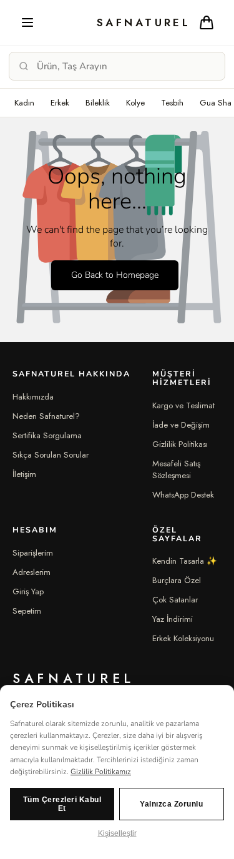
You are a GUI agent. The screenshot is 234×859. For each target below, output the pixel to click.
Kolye (135, 103)
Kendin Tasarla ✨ (184, 561)
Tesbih (172, 103)
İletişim (24, 474)
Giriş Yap (28, 591)
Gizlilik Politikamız (101, 772)
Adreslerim (31, 572)
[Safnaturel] (117, 22)
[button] (27, 22)
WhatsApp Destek (183, 495)
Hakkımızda (33, 397)
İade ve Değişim (181, 425)
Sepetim (26, 611)
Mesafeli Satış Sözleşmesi (176, 469)
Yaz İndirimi (172, 619)
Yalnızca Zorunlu (171, 804)
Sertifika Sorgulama (47, 435)
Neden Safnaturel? (46, 416)
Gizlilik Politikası (180, 444)
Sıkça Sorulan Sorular (50, 455)
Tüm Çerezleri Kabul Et (62, 804)
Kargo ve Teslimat (183, 405)
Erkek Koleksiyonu (183, 638)
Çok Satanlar (175, 600)
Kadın (24, 103)
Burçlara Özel (176, 580)
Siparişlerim (32, 553)
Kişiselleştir (117, 833)
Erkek (60, 103)
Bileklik (97, 103)
